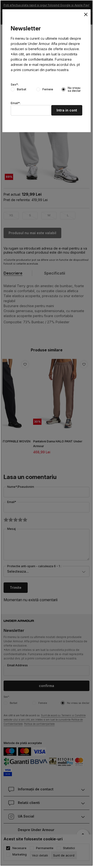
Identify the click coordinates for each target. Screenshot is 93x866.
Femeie (47, 89)
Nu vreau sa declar (74, 89)
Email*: (16, 103)
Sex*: (15, 84)
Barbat (21, 89)
